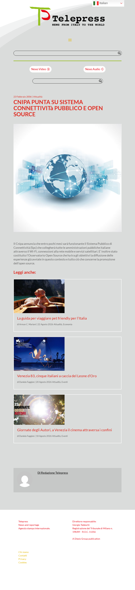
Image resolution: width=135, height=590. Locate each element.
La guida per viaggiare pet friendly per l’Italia (52, 318)
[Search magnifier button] (119, 53)
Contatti (22, 555)
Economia (67, 324)
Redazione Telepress (54, 473)
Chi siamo (23, 552)
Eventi (65, 382)
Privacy (22, 559)
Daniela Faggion (26, 382)
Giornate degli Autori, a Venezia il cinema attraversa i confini (64, 430)
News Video (38, 69)
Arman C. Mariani (27, 324)
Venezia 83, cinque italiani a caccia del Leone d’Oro (57, 376)
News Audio (92, 69)
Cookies (22, 562)
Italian (103, 3)
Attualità (37, 96)
